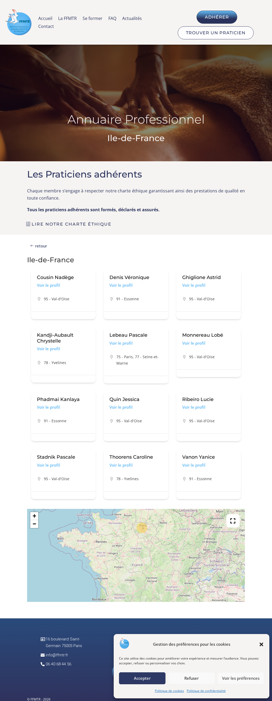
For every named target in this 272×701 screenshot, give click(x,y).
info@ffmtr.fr (57, 655)
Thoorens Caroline (131, 457)
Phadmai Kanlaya (58, 399)
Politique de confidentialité (206, 691)
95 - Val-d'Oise (56, 298)
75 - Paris (124, 356)
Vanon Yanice (198, 457)
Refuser (191, 678)
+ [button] (34, 516)
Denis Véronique (129, 277)
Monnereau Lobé (202, 335)
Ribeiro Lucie (198, 399)
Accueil (45, 18)
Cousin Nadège (55, 277)
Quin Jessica (124, 399)
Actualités (132, 18)
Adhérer (217, 17)
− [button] (34, 524)
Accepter (142, 678)
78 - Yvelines (55, 362)
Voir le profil (48, 285)
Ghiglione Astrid (201, 277)
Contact (46, 26)
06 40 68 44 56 (58, 664)
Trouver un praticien (215, 32)
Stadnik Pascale (56, 457)
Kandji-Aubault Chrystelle (55, 338)
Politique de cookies (169, 691)
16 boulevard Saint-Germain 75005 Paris (64, 642)
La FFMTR (67, 18)
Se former (93, 18)
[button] (261, 644)
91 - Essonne (127, 298)
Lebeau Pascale (128, 335)
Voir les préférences (241, 678)
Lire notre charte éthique (72, 224)
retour (41, 245)
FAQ (112, 18)
